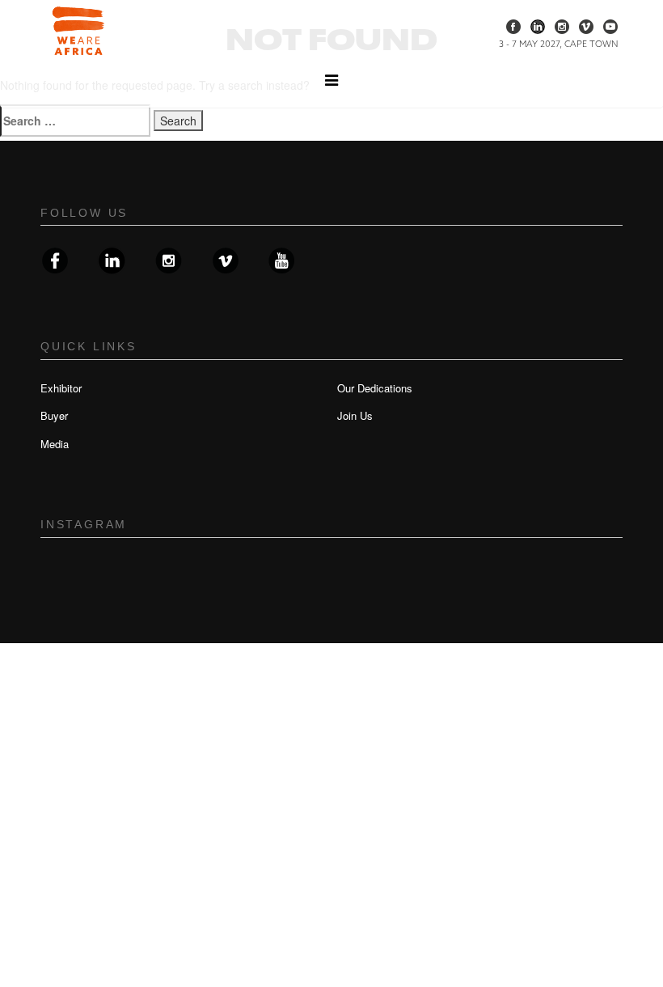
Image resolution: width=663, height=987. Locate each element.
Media (54, 443)
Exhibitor (61, 388)
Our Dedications (374, 388)
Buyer (54, 415)
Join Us (355, 415)
